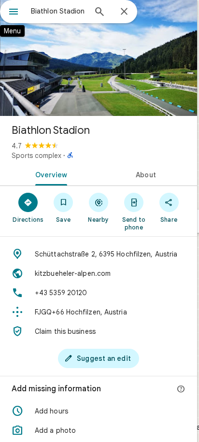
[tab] (49, 173)
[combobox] (58, 11)
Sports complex (36, 155)
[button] (98, 411)
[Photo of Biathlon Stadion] (98, 58)
